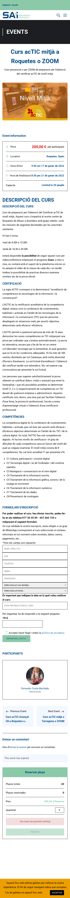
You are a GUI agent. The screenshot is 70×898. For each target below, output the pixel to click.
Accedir (15, 5)
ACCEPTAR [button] (57, 892)
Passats (35, 832)
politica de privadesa (53, 632)
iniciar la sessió (18, 747)
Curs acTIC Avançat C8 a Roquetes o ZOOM (17, 721)
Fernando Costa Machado (35, 688)
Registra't (7, 5)
